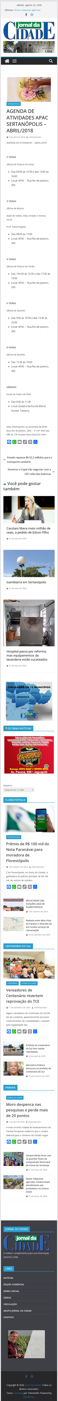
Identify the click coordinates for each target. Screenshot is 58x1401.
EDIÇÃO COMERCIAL (13, 1284)
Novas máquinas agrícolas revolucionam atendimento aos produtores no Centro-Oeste (38, 1185)
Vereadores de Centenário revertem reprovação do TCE (24, 995)
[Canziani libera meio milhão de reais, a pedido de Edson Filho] (29, 498)
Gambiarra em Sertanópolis (26, 582)
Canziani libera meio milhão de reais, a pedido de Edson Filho (28, 530)
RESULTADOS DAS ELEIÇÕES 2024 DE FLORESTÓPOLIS (35, 904)
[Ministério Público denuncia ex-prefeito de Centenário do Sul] (13, 1071)
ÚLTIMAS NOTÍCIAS (20, 728)
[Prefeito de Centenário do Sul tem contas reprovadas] (13, 1051)
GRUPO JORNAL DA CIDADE (17, 1310)
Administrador (35, 137)
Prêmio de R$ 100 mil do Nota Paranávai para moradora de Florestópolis (27, 852)
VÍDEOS (7, 1297)
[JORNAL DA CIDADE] (26, 1237)
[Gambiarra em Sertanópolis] (29, 552)
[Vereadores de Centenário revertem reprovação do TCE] (29, 965)
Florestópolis (13, 837)
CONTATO (8, 1317)
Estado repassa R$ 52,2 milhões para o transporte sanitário (29, 460)
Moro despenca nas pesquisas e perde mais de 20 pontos (27, 1110)
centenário (12, 983)
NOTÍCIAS (8, 1277)
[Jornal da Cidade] (7, 61)
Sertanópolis (13, 104)
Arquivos (7, 785)
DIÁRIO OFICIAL (11, 1291)
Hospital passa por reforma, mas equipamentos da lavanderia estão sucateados (26, 655)
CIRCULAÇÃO (10, 1304)
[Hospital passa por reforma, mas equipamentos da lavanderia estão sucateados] (29, 602)
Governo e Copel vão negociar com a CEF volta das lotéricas (29, 472)
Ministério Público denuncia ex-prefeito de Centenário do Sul (38, 1068)
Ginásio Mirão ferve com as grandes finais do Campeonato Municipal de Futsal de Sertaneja (38, 1160)
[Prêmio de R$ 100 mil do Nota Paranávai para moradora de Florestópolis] (29, 818)
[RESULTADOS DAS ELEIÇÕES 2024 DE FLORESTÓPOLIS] (13, 906)
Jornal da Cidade (28, 983)
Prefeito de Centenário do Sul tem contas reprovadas (37, 1048)
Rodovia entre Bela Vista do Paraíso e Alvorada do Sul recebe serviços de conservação (39, 925)
